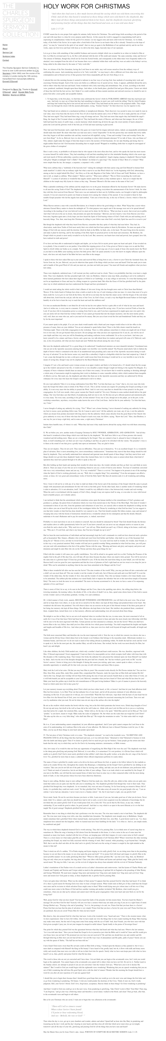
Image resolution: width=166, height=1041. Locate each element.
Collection (21, 35)
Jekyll (14, 92)
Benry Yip (17, 89)
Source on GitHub (18, 94)
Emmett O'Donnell (10, 81)
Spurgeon (18, 20)
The (8, 6)
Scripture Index (9, 56)
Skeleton (6, 94)
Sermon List (7, 52)
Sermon (15, 27)
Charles (15, 13)
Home (5, 44)
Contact (6, 60)
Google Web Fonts (26, 92)
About (5, 48)
